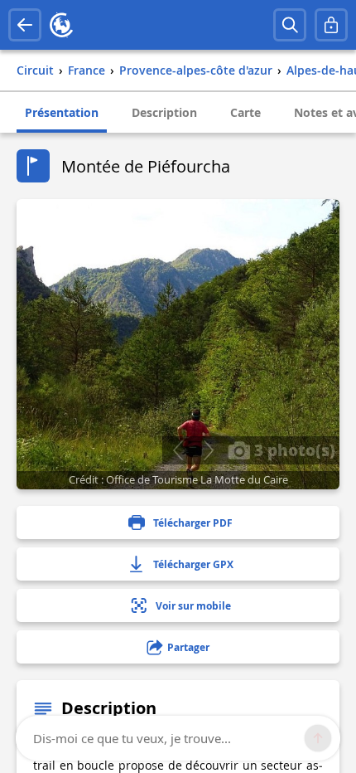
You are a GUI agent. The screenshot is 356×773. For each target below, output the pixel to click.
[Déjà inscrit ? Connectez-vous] (331, 24)
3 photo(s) (292, 449)
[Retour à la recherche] (24, 24)
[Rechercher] (289, 24)
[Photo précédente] (177, 450)
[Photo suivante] (208, 450)
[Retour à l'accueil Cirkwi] (61, 25)
